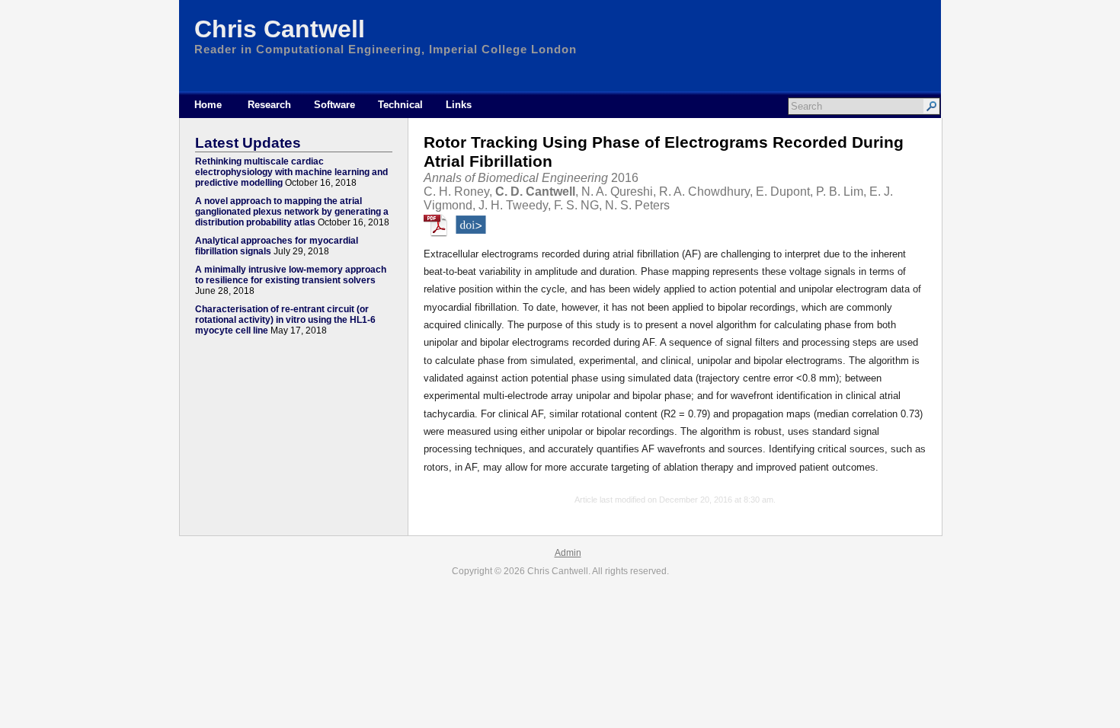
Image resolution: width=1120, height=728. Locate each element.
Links (459, 104)
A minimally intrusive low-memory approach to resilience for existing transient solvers (290, 275)
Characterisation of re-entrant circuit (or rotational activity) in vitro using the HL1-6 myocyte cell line (285, 320)
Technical (400, 104)
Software (334, 104)
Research (269, 104)
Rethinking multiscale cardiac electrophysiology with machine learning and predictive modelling (291, 172)
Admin (568, 553)
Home (208, 104)
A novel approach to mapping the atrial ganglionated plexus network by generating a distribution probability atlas (292, 212)
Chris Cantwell (279, 29)
